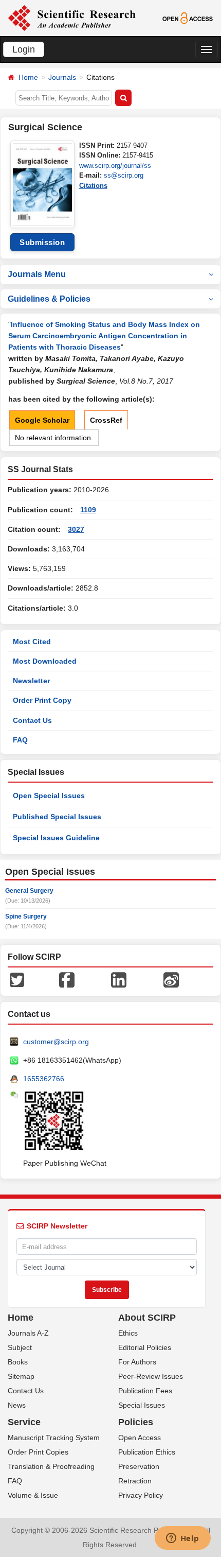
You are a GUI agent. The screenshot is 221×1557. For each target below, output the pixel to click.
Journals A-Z (28, 1333)
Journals (62, 77)
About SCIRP (147, 1317)
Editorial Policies (144, 1347)
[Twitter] (17, 979)
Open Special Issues (49, 795)
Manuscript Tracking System (54, 1437)
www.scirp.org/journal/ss (115, 165)
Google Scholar (42, 420)
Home (28, 77)
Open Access (139, 1437)
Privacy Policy (140, 1495)
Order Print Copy (42, 700)
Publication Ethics (146, 1452)
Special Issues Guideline (56, 838)
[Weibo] (171, 979)
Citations (93, 185)
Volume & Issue (33, 1495)
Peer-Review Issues (150, 1376)
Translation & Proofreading (51, 1466)
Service (24, 1422)
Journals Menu (37, 274)
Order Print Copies (38, 1452)
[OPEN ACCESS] (187, 17)
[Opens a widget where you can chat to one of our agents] (182, 1539)
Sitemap (21, 1376)
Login (23, 49)
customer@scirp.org (56, 1041)
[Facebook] (67, 979)
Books (18, 1362)
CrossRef (106, 420)
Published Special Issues (57, 816)
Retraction (135, 1481)
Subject (20, 1347)
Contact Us (32, 720)
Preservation (138, 1466)
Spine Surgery (26, 916)
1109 (88, 510)
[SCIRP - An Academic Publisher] (72, 17)
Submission (42, 242)
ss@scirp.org (123, 175)
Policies (135, 1422)
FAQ (20, 740)
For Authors (137, 1362)
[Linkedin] (118, 979)
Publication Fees (145, 1391)
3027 (76, 529)
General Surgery (29, 890)
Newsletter (31, 681)
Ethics (128, 1333)
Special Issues (141, 1405)
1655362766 (43, 1079)
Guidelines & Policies (49, 299)
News (17, 1405)
